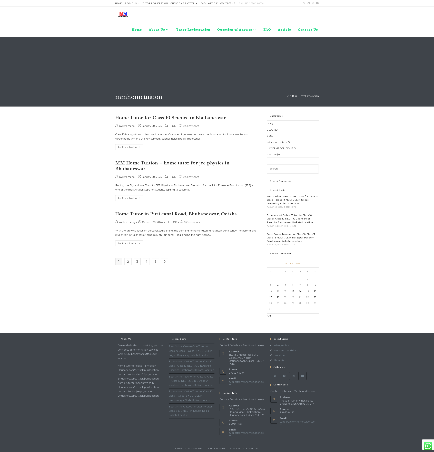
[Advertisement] (217, 68)
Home (118, 3)
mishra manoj (127, 126)
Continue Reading (130, 148)
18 (278, 297)
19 (285, 297)
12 (285, 291)
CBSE (270, 135)
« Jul (269, 315)
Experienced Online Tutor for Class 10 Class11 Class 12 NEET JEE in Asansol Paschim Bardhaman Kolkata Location (290, 219)
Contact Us (227, 3)
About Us (130, 3)
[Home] (288, 95)
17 (270, 297)
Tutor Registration (155, 3)
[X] (275, 376)
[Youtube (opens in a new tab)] (317, 3)
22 (307, 297)
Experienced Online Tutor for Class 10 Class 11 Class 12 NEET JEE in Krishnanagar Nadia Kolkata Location (191, 396)
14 (300, 291)
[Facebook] (284, 376)
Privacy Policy (281, 345)
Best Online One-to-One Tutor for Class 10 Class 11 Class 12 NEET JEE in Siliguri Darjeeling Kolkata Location (292, 200)
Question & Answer (182, 3)
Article (213, 3)
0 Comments (191, 126)
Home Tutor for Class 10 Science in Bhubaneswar (170, 117)
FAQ (203, 3)
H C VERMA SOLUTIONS (280, 148)
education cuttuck (277, 142)
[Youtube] (302, 376)
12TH (269, 123)
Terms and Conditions (286, 350)
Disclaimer (279, 355)
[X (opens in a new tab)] (304, 3)
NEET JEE (272, 154)
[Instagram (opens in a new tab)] (313, 3)
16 (315, 291)
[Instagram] (293, 376)
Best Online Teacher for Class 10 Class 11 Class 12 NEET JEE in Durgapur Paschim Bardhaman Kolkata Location (291, 238)
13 (293, 291)
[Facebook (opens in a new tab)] (309, 3)
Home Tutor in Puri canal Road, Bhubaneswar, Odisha (176, 214)
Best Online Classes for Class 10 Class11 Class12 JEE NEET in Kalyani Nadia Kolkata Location (191, 411)
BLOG (172, 126)
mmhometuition (310, 95)
